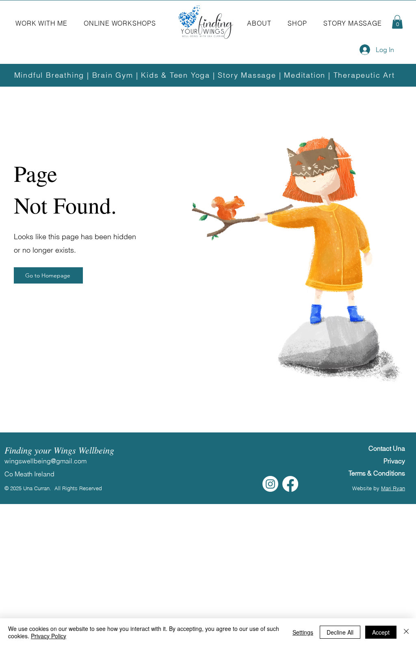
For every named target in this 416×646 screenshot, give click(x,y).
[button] (41, 23)
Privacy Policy (48, 636)
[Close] (406, 632)
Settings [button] (302, 632)
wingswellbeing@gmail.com (45, 461)
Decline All (340, 632)
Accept (381, 632)
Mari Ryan (393, 488)
